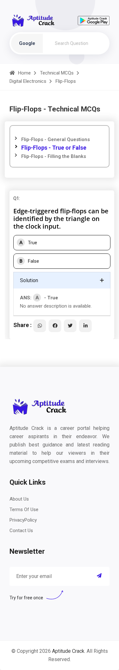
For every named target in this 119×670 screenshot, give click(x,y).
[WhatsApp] (39, 325)
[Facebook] (55, 325)
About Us (19, 499)
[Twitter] (70, 325)
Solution (29, 280)
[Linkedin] (85, 325)
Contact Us (21, 530)
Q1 (16, 198)
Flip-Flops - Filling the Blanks (53, 156)
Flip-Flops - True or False (53, 147)
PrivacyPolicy (23, 520)
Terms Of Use (24, 509)
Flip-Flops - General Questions (55, 139)
